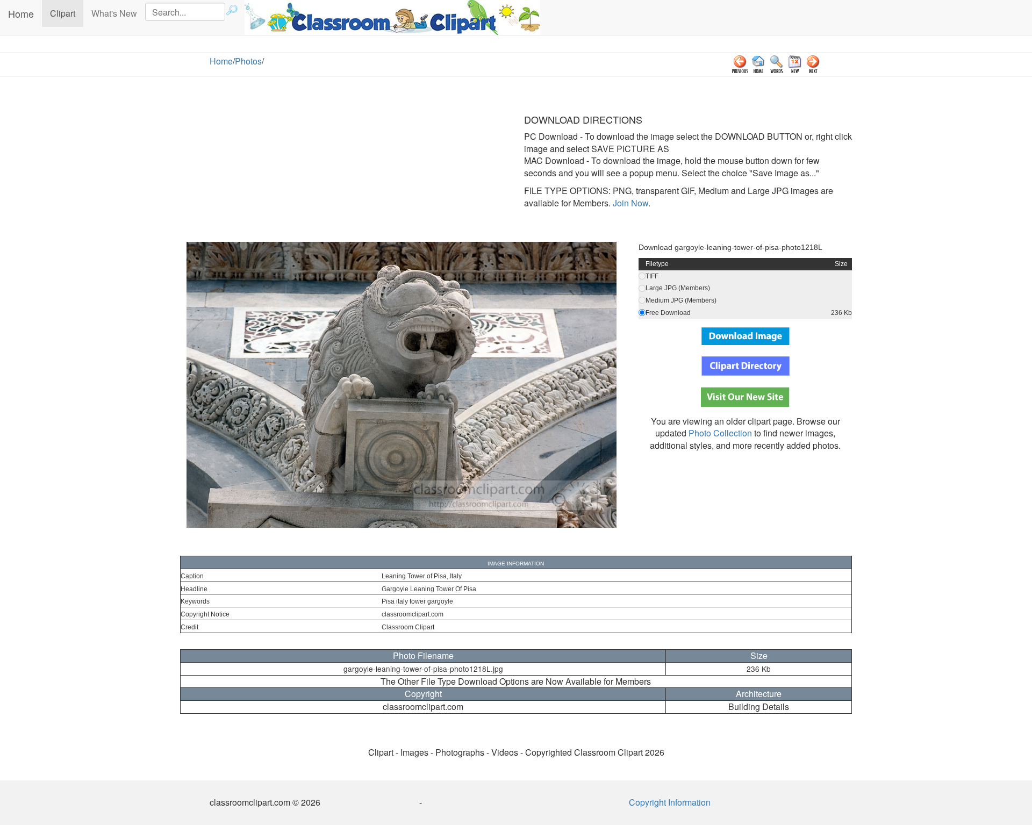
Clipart (66, 12)
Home (21, 13)
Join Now (629, 203)
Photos (248, 61)
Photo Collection (720, 433)
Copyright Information (670, 802)
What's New (114, 13)
